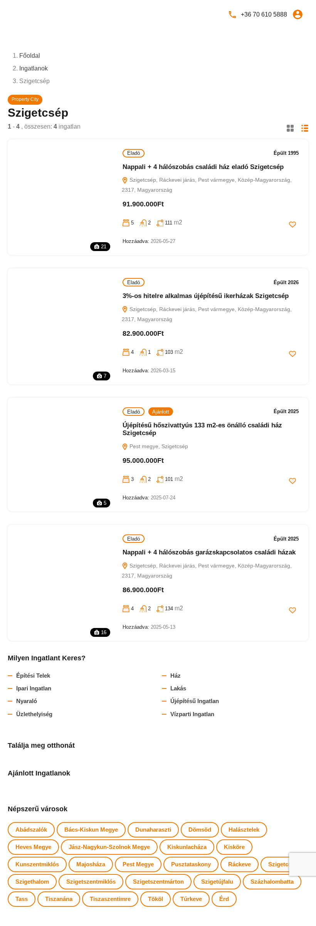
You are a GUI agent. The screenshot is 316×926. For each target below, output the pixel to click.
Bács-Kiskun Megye (91, 829)
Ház (175, 675)
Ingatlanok (33, 68)
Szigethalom (32, 881)
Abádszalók (31, 829)
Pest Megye (138, 864)
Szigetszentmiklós (91, 881)
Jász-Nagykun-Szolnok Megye (109, 847)
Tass (21, 899)
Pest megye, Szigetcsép (158, 446)
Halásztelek (244, 829)
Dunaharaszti (153, 829)
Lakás (178, 688)
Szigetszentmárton (158, 881)
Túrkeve (191, 899)
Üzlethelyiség (34, 714)
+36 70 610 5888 (264, 14)
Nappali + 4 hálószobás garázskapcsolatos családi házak (209, 552)
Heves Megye (33, 847)
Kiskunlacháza (187, 847)
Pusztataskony (191, 864)
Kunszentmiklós (37, 864)
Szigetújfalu (217, 881)
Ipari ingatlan (33, 688)
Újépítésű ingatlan (194, 701)
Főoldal (29, 55)
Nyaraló (26, 701)
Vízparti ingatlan (192, 714)
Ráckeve (239, 864)
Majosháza (90, 864)
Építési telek (33, 675)
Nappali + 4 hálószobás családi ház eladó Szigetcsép (203, 167)
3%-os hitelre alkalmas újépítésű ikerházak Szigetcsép (206, 296)
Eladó (133, 153)
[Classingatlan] (31, 14)
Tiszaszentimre (110, 899)
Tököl (155, 899)
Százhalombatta (272, 881)
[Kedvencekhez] (292, 224)
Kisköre (234, 847)
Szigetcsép (283, 864)
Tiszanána (58, 899)
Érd (224, 899)
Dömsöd (199, 829)
